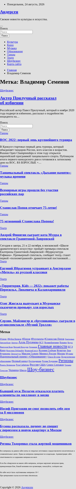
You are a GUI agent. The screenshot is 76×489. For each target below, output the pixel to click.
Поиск (4, 28)
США (42, 364)
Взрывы (63, 342)
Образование (15, 51)
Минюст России (47, 353)
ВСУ (41, 342)
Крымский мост (31, 351)
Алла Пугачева (28, 342)
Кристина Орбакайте (15, 351)
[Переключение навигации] (1, 26)
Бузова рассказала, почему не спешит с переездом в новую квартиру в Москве (31, 428)
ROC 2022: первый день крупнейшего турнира (36, 140)
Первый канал (20, 361)
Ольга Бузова (54, 357)
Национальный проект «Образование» (23, 356)
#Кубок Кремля (14, 339)
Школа (23, 370)
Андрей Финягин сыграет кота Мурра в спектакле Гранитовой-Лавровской (31, 237)
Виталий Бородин (20, 347)
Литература (16, 354)
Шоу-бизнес (40, 369)
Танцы (11, 54)
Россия (34, 364)
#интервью (69, 339)
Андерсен (9, 12)
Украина (13, 370)
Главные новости (52, 346)
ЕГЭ (70, 346)
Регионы (66, 360)
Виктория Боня (6, 347)
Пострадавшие (34, 361)
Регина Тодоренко (50, 361)
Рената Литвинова (7, 365)
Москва (61, 353)
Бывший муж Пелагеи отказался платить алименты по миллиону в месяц (32, 393)
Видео (70, 343)
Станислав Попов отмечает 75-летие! (28, 208)
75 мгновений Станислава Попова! (27, 221)
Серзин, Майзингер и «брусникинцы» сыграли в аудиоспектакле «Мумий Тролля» (37, 323)
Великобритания (51, 342)
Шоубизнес (14, 60)
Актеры (14, 343)
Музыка (12, 48)
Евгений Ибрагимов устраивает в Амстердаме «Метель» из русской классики (35, 270)
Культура (12, 41)
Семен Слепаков (55, 364)
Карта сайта (14, 64)
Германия (33, 347)
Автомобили (5, 343)
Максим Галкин (30, 353)
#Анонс (3, 339)
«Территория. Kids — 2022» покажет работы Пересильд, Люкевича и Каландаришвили (34, 287)
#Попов (26, 339)
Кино (10, 45)
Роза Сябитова (22, 365)
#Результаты (37, 338)
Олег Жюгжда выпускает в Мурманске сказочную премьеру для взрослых (30, 305)
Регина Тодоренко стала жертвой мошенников (36, 443)
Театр (10, 57)
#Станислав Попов (54, 339)
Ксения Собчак (47, 350)
